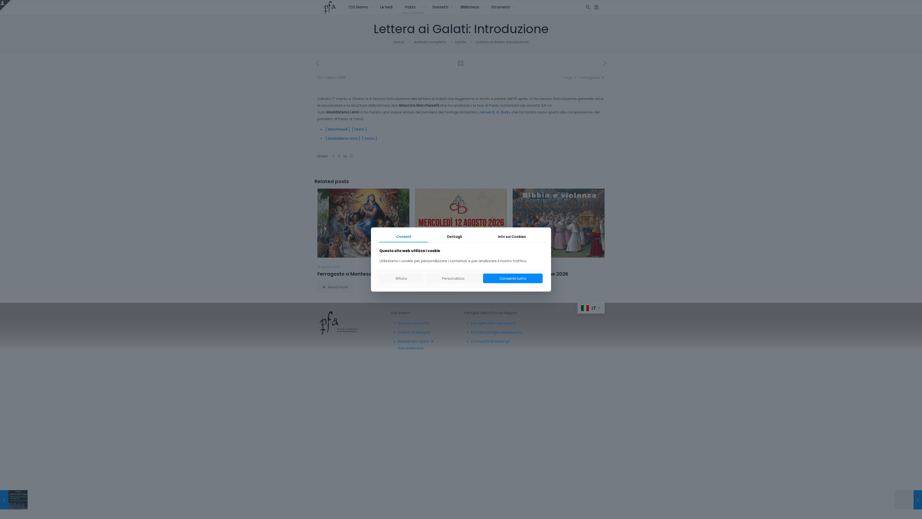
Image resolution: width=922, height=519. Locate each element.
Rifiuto (401, 278)
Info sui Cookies (512, 236)
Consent (403, 236)
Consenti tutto (512, 278)
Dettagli (454, 236)
